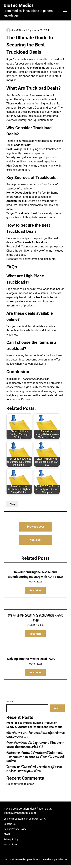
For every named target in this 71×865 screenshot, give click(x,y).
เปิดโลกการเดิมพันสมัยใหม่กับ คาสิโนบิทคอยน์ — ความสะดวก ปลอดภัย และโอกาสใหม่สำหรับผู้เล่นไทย (35, 757)
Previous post (35, 526)
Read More (35, 590)
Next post (35, 539)
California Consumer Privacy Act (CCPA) (25, 818)
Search (10, 701)
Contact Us (10, 823)
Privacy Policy (11, 839)
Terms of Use (10, 844)
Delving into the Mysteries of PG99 (31, 659)
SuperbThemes (59, 859)
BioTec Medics (19, 5)
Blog (12, 504)
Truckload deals (37, 326)
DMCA (7, 834)
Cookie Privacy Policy (15, 829)
